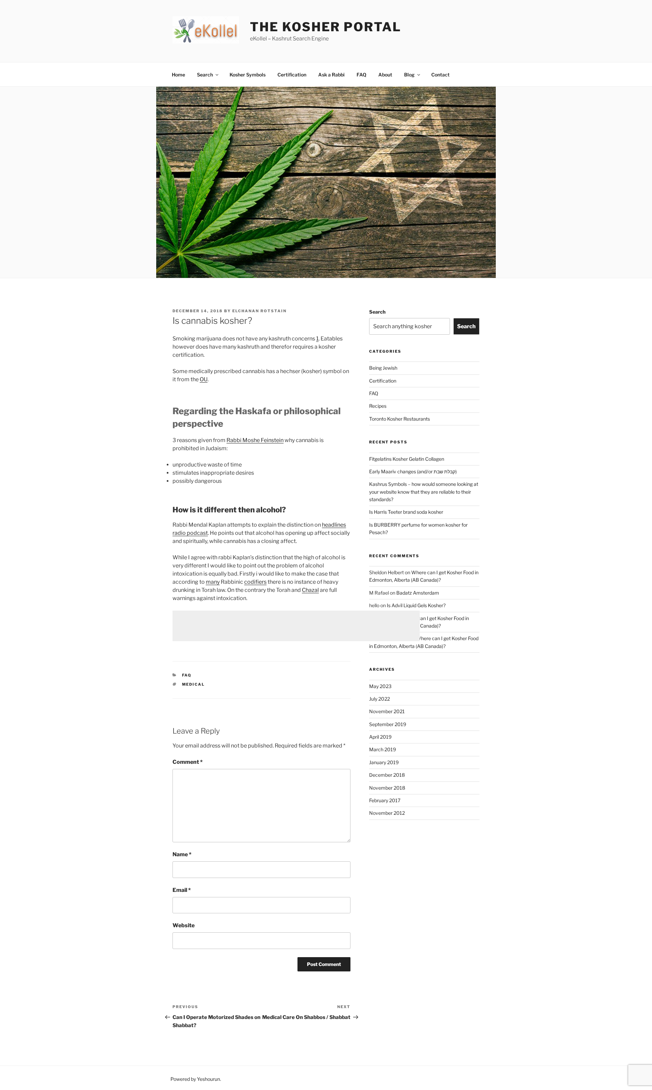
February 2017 (384, 800)
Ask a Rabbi (331, 74)
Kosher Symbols (248, 74)
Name (182, 854)
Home (178, 74)
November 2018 (387, 788)
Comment (188, 762)
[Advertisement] (296, 626)
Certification (291, 74)
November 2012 (387, 813)
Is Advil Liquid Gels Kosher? (416, 605)
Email (182, 890)
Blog (409, 74)
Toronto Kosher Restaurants (399, 419)
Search (205, 74)
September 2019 (387, 724)
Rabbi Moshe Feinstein (255, 440)
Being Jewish (383, 368)
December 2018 (387, 775)
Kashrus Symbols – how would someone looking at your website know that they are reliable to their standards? (423, 491)
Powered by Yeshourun (195, 1079)
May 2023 (380, 686)
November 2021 (387, 711)
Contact (440, 74)
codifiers (255, 582)
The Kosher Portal (325, 26)
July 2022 (379, 699)
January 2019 (384, 762)
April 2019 (380, 737)
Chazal (310, 590)
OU (203, 379)
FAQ (361, 74)
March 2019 (382, 749)
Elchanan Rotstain (259, 311)
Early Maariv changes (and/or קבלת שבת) (413, 471)
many (213, 582)
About (385, 74)
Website (184, 925)
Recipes (377, 406)
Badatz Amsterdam (417, 593)
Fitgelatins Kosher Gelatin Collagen (406, 459)
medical (193, 684)
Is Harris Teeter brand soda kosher (406, 512)
